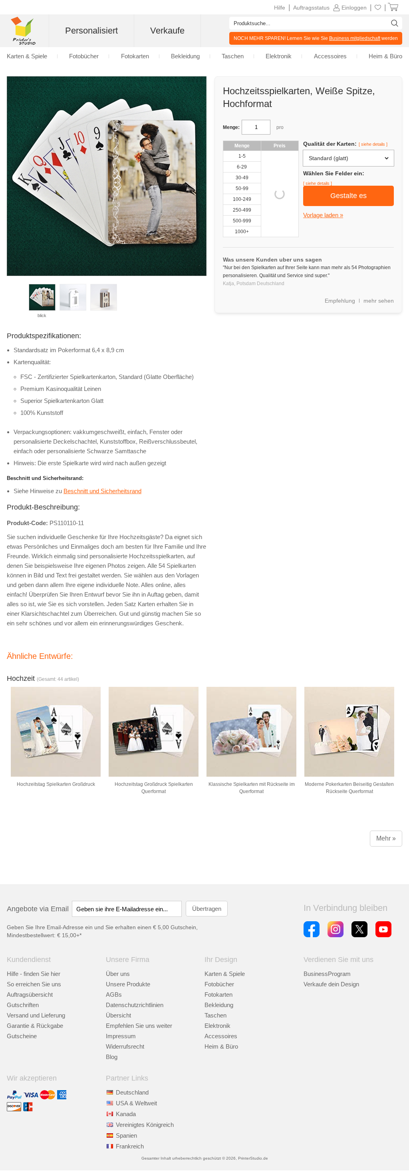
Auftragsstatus (311, 7)
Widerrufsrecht (125, 1046)
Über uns (118, 973)
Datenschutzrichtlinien (134, 1004)
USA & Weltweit (136, 1103)
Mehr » (386, 838)
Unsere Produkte (128, 984)
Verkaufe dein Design (331, 984)
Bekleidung (218, 1004)
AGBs (114, 994)
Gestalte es (348, 196)
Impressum (121, 1036)
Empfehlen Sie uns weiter (139, 1025)
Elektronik (217, 1025)
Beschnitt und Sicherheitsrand (102, 491)
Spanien (126, 1135)
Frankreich (130, 1146)
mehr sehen (378, 300)
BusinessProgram (327, 973)
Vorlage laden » (323, 215)
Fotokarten (218, 994)
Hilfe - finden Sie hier (33, 973)
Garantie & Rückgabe (35, 1025)
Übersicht (118, 1015)
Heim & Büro (221, 1046)
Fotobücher (219, 984)
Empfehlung (340, 300)
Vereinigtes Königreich (145, 1124)
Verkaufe (167, 31)
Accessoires (220, 1036)
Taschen (215, 1015)
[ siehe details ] (373, 144)
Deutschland (132, 1092)
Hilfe (279, 7)
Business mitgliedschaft (354, 38)
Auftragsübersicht (30, 994)
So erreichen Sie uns (34, 984)
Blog (111, 1056)
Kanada (126, 1114)
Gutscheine (22, 1036)
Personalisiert (91, 31)
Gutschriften (23, 1004)
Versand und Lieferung (36, 1015)
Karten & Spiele (224, 973)
